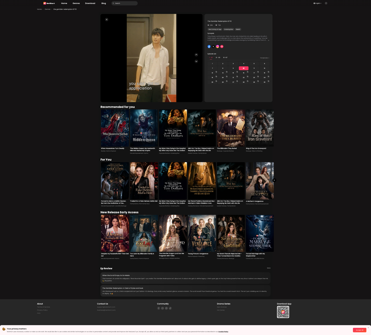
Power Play (201, 256)
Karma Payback (111, 151)
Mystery (103, 151)
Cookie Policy (223, 332)
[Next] (274, 180)
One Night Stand (164, 258)
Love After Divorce (259, 258)
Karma (146, 153)
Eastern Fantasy (192, 153)
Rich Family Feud (144, 203)
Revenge (219, 151)
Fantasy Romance (193, 206)
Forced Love (249, 258)
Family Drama (134, 203)
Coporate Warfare (164, 153)
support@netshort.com (106, 307)
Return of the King (257, 151)
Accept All (359, 330)
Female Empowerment (136, 153)
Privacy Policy (42, 310)
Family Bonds (202, 153)
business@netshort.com (106, 310)
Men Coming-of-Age (215, 29)
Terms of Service (43, 307)
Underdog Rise (228, 29)
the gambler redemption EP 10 (65, 9)
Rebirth (238, 29)
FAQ (38, 313)
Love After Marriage (120, 206)
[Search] (113, 3)
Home (39, 9)
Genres (47, 9)
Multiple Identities (175, 258)
